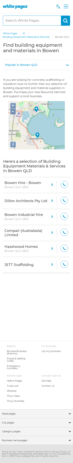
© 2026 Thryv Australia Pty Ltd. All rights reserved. (32, 456)
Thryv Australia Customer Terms (34, 451)
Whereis (11, 390)
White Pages (10, 33)
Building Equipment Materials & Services (26, 36)
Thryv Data (13, 395)
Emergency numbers (13, 367)
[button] (36, 65)
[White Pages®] (15, 6)
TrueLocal (12, 385)
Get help (46, 380)
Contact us (47, 385)
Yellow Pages (14, 380)
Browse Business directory (17, 352)
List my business (51, 351)
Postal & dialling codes (16, 359)
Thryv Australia (15, 401)
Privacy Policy (60, 451)
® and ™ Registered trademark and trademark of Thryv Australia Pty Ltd (36, 453)
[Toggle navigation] (66, 7)
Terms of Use (9, 451)
